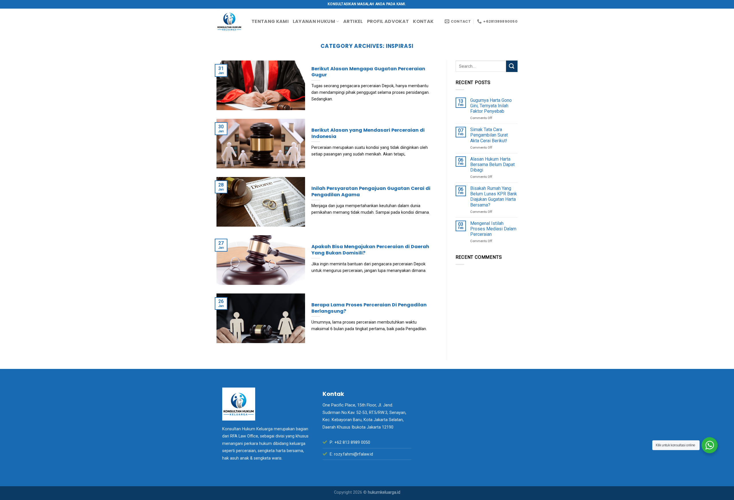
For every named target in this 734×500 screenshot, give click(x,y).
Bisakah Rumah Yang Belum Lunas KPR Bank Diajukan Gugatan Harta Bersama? (493, 197)
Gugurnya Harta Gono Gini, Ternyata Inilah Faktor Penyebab (491, 106)
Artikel (353, 21)
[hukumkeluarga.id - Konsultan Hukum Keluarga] (229, 21)
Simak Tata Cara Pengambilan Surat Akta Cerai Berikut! (489, 135)
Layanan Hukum (314, 21)
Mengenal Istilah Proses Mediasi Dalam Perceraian (493, 229)
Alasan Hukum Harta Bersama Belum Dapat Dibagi (492, 164)
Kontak (423, 21)
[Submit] (512, 66)
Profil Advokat (388, 21)
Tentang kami (270, 21)
